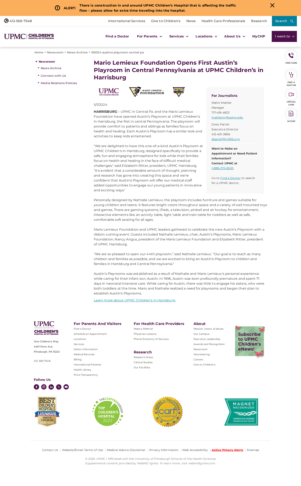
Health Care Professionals (223, 21)
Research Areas (143, 357)
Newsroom (47, 61)
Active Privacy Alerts (227, 450)
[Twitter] (58, 387)
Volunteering (202, 354)
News (191, 21)
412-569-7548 (20, 21)
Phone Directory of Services (151, 339)
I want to (283, 36)
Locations (80, 339)
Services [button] (177, 36)
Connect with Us (53, 76)
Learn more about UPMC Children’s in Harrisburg (134, 300)
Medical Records (84, 354)
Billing (77, 359)
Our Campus (202, 333)
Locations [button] (205, 36)
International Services (126, 21)
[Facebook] (36, 387)
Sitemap (253, 450)
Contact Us (50, 450)
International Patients (87, 364)
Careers (198, 359)
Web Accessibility (195, 450)
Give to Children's (166, 21)
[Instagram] (43, 387)
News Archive (51, 68)
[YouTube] (66, 387)
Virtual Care (291, 103)
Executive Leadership (207, 339)
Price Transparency (86, 374)
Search (281, 21)
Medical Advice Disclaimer (126, 450)
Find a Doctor (117, 36)
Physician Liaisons (145, 333)
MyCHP (258, 36)
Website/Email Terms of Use (82, 450)
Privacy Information (164, 450)
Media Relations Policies (59, 83)
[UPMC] (29, 36)
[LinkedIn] (51, 387)
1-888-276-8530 (223, 168)
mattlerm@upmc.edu (227, 117)
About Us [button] (232, 36)
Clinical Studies (143, 362)
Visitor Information (86, 349)
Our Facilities (142, 367)
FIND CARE (291, 63)
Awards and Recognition (209, 344)
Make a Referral (143, 328)
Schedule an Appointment (90, 333)
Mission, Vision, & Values (208, 328)
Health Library (82, 369)
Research (259, 21)
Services (79, 344)
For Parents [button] (147, 36)
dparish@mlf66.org (226, 139)
